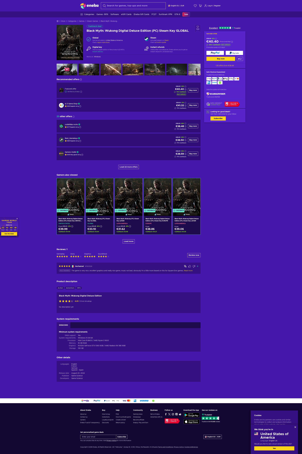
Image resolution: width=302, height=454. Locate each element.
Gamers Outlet (70, 152)
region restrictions (103, 42)
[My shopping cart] (200, 5)
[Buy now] (215, 53)
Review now (194, 255)
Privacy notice (111, 440)
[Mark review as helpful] (189, 266)
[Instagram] (173, 414)
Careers (83, 420)
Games (81, 21)
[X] (169, 414)
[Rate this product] (67, 301)
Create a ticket (121, 420)
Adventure (70, 288)
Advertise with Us (156, 417)
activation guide (160, 42)
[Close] (295, 427)
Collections (106, 417)
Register (217, 6)
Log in (210, 6)
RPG (79, 288)
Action (60, 288)
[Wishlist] (195, 5)
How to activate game (123, 417)
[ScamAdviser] (215, 94)
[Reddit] (180, 414)
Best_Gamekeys (71, 138)
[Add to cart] (240, 59)
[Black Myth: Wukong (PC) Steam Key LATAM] (128, 194)
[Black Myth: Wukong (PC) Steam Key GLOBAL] (99, 194)
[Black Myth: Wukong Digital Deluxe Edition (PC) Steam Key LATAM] (186, 194)
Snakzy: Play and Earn (140, 422)
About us (83, 414)
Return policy (120, 422)
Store (63, 21)
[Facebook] (166, 414)
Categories (72, 21)
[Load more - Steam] (147, 39)
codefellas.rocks (71, 124)
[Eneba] (89, 5)
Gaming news (137, 414)
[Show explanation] (80, 106)
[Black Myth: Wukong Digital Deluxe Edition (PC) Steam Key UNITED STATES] (70, 194)
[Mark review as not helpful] (194, 266)
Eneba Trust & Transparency (90, 422)
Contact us (83, 417)
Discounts (105, 422)
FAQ (117, 414)
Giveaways (137, 417)
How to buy (106, 414)
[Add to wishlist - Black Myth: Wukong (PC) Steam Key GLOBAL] (109, 182)
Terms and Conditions (165, 447)
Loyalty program (108, 420)
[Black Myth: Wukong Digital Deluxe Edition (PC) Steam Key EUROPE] (157, 194)
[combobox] (133, 5)
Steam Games (92, 21)
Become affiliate (138, 420)
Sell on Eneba (155, 414)
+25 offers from (225, 66)
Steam (166, 40)
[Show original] (185, 266)
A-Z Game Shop (71, 104)
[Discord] (176, 414)
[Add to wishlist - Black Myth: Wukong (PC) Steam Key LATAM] (138, 182)
